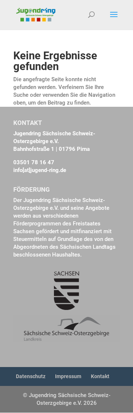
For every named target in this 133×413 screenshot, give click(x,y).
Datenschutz (30, 376)
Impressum (68, 376)
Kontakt (100, 376)
